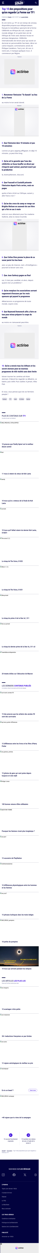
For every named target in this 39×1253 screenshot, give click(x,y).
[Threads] (35, 1174)
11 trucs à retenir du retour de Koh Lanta (16, 473)
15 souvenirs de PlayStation (12, 858)
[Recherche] (36, 3)
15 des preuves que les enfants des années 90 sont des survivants (18, 715)
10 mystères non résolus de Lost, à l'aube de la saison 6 (28, 1141)
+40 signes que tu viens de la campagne (16, 1117)
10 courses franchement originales (11, 1140)
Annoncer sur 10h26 (7, 1236)
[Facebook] (14, 1174)
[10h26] (19, 2)
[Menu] (3, 3)
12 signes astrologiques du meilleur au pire (17, 1063)
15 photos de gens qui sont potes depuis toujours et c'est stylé (16, 774)
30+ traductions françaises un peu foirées (17, 1036)
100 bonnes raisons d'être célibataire (15, 804)
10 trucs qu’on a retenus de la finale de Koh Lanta (17, 501)
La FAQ (4, 1201)
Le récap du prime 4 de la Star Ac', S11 (15, 618)
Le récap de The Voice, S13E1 (12, 589)
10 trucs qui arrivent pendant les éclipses (16, 968)
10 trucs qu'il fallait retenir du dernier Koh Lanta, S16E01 (19, 531)
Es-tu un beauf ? (8, 1090)
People (9, 17)
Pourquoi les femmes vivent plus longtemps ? (18, 831)
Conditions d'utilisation (8, 1219)
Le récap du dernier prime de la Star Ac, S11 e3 (18, 646)
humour (5, 399)
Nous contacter (6, 1209)
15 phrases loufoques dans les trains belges (17, 914)
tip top (28, 399)
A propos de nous (7, 1193)
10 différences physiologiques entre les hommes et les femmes (19, 886)
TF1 (10, 399)
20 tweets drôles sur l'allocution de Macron (17, 673)
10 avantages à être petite (11, 1009)
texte (15, 399)
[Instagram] (3, 1174)
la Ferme (22, 399)
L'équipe (4, 1197)
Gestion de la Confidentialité (10, 1227)
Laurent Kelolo (24, 17)
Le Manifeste (5, 1205)
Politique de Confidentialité (10, 1223)
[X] (24, 1174)
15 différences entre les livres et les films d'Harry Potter (19, 744)
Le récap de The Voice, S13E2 (12, 561)
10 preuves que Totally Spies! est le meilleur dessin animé (17, 445)
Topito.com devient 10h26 (9, 1189)
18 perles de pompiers (10, 941)
